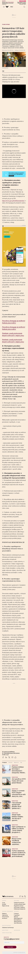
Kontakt (4, 904)
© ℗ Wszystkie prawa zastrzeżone (11, 753)
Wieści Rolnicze (18, 921)
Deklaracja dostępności (19, 909)
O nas (3, 902)
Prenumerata (5, 916)
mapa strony (5, 930)
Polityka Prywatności (19, 902)
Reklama (4, 913)
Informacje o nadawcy (19, 907)
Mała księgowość (18, 918)
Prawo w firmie (6, 24)
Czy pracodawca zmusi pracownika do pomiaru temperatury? (14, 315)
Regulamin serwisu (18, 905)
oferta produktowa (7, 932)
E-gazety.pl (16, 915)
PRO (11, 7)
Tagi (21, 762)
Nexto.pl (16, 916)
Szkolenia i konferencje (8, 927)
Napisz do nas (5, 905)
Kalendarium (17, 930)
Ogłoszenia (5, 915)
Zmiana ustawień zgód (19, 904)
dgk (3, 71)
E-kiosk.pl (16, 913)
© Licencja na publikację (8, 751)
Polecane (10, 762)
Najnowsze (16, 762)
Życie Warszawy (18, 923)
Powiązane (4, 762)
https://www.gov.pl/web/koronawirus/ (13, 201)
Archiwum (4, 918)
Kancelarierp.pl (17, 919)
